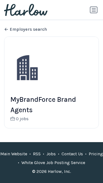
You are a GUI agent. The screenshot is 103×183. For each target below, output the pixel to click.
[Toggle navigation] (93, 10)
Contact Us (72, 153)
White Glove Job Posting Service (53, 162)
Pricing (96, 153)
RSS (37, 153)
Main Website (13, 153)
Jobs (51, 153)
